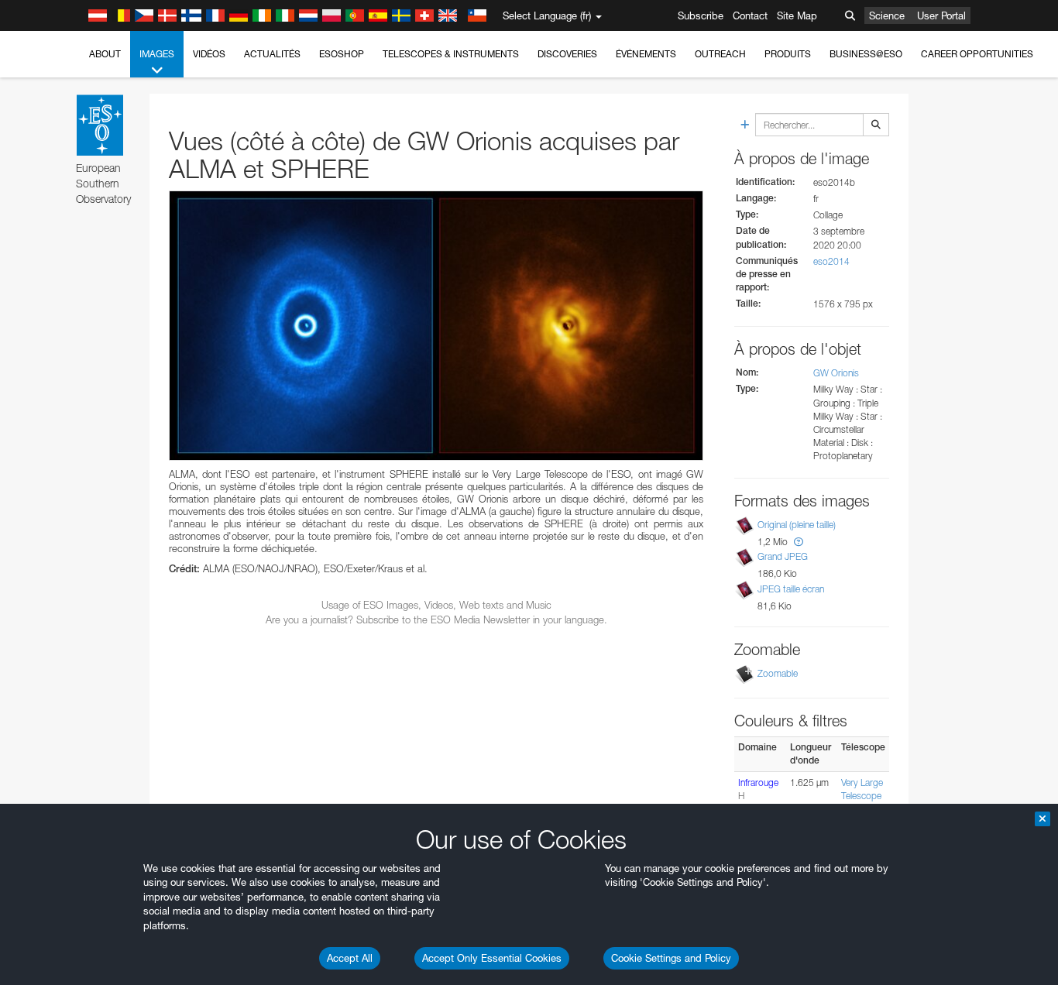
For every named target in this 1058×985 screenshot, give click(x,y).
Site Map (797, 15)
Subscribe (700, 15)
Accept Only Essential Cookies (492, 958)
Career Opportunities (977, 54)
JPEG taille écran (790, 589)
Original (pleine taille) (796, 524)
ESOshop (341, 54)
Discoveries (567, 54)
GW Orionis (836, 373)
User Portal (941, 15)
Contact (750, 15)
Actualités (272, 54)
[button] (798, 541)
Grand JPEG (782, 556)
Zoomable (777, 673)
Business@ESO (866, 54)
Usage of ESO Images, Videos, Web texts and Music (436, 605)
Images (156, 54)
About (105, 54)
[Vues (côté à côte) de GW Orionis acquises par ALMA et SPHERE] (436, 325)
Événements (646, 54)
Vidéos (209, 54)
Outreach (720, 54)
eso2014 (831, 261)
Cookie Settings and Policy (671, 958)
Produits (787, 54)
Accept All (350, 958)
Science (887, 15)
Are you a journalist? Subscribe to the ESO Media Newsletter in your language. (436, 619)
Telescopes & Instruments (451, 54)
